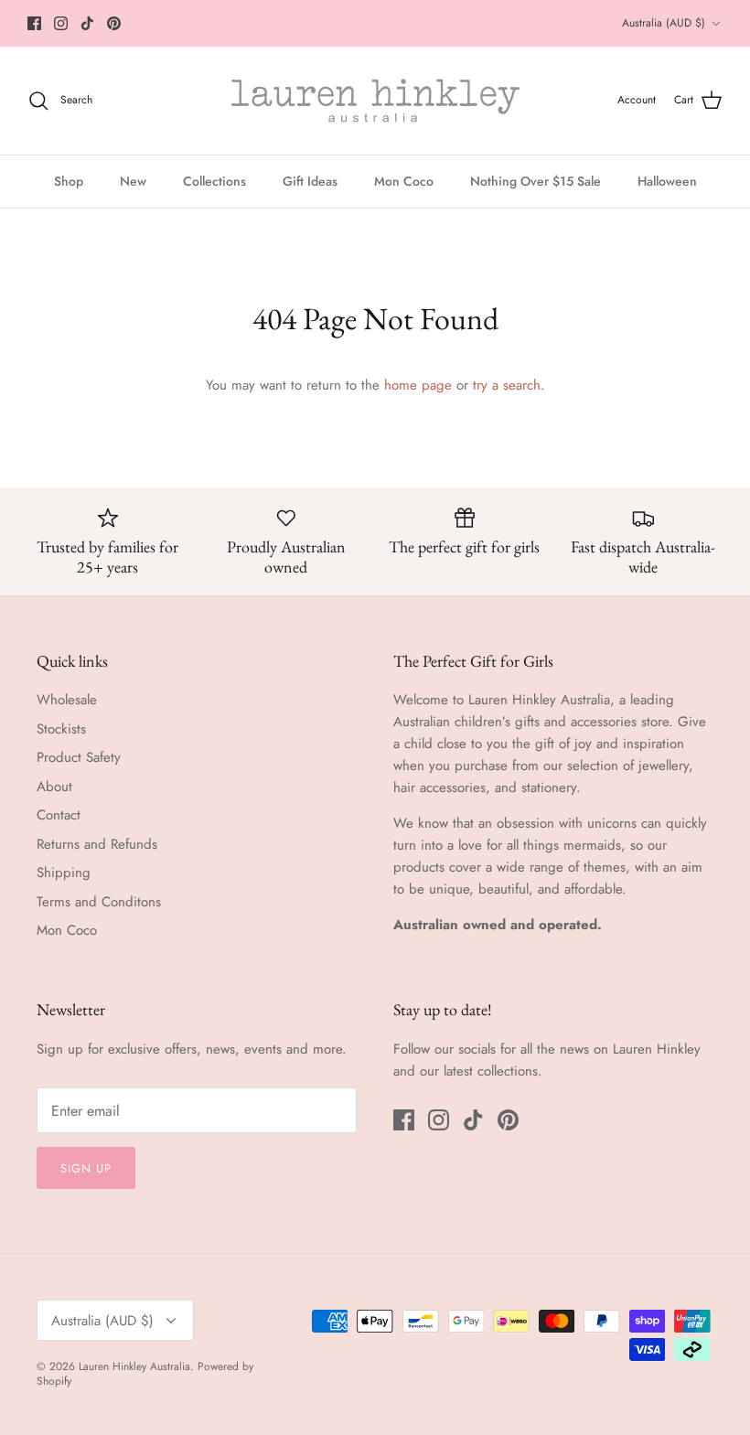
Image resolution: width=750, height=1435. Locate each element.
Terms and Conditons (99, 902)
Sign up (86, 1168)
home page (418, 385)
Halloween (667, 181)
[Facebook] (34, 23)
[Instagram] (61, 23)
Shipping (64, 872)
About (54, 786)
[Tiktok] (87, 23)
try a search (507, 385)
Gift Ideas (310, 181)
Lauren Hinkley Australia (134, 1366)
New (133, 181)
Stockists (61, 729)
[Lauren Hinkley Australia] (375, 100)
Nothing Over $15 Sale (535, 181)
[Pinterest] (114, 23)
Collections (214, 181)
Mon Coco (404, 181)
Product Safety (79, 757)
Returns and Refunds (97, 844)
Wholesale (67, 700)
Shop (68, 181)
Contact (58, 815)
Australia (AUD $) (663, 23)
